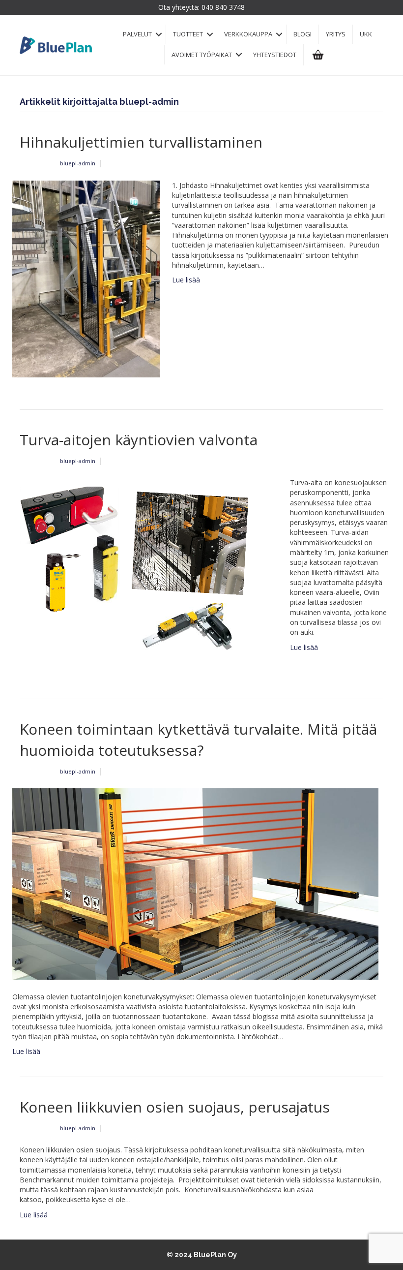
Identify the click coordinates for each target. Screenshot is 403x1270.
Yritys (335, 34)
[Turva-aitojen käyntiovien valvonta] (145, 571)
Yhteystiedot (274, 54)
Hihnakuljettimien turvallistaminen (141, 142)
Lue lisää (186, 279)
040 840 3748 (223, 7)
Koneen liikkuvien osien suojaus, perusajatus (175, 1107)
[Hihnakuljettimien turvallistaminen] (86, 277)
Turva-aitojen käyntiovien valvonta (139, 440)
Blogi (302, 34)
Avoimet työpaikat (202, 54)
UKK (366, 34)
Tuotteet (188, 34)
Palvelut (137, 34)
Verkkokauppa (248, 34)
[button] (159, 34)
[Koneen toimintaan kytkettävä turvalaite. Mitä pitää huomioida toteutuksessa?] (195, 883)
